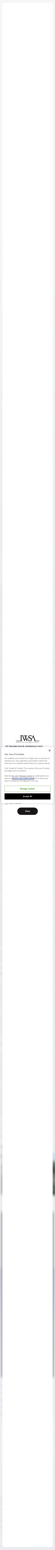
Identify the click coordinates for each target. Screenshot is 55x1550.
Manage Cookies (27, 789)
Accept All (27, 796)
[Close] (49, 750)
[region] (27, 775)
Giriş (27, 811)
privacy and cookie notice (23, 778)
